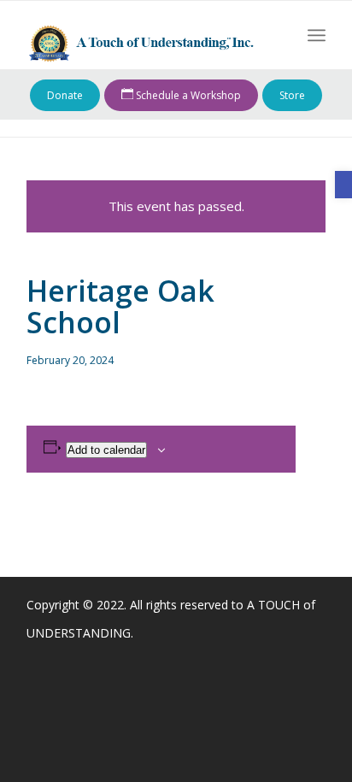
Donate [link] (65, 95)
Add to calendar (106, 450)
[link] (343, 184)
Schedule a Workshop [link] (187, 95)
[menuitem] (317, 35)
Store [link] (292, 95)
